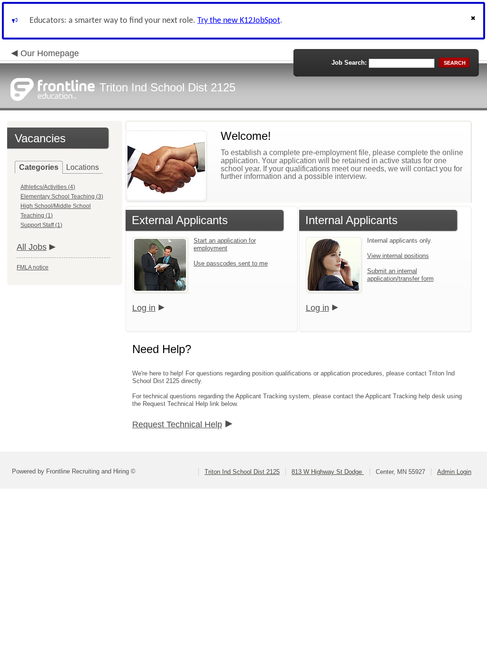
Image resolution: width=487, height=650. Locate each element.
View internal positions (398, 255)
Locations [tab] (82, 167)
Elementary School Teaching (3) (61, 196)
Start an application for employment (225, 244)
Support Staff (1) (41, 225)
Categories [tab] (38, 167)
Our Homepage (49, 53)
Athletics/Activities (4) (47, 187)
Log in (144, 308)
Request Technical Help (177, 424)
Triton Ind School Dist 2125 (242, 471)
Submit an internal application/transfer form (400, 274)
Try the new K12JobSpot (238, 20)
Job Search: (349, 62)
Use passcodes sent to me (231, 263)
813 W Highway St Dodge (328, 471)
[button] (474, 20)
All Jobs (32, 247)
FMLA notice (33, 267)
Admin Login (454, 471)
